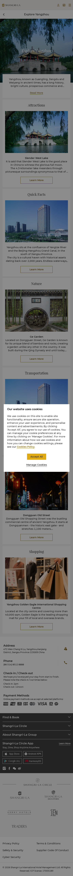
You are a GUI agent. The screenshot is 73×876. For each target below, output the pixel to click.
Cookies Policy (25, 446)
